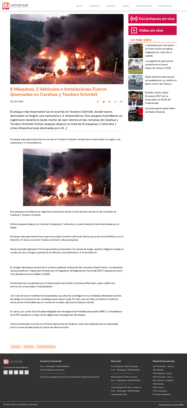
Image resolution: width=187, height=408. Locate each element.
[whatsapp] (115, 101)
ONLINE (125, 6)
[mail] (121, 101)
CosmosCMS (177, 404)
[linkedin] (109, 101)
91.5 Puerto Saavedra (161, 394)
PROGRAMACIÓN (144, 6)
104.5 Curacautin (160, 391)
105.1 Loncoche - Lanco (162, 377)
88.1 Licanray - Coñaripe (163, 380)
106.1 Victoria (158, 387)
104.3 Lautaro (158, 384)
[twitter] (103, 101)
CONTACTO (94, 6)
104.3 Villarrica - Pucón (162, 373)
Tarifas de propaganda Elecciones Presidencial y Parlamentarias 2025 (69, 377)
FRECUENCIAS (165, 6)
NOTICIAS (111, 6)
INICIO (79, 6)
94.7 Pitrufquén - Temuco (163, 366)
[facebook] (98, 101)
